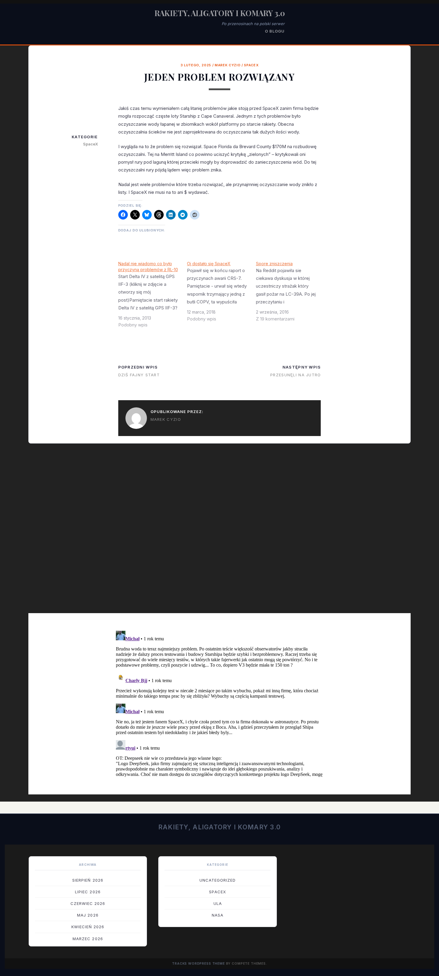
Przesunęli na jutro (295, 374)
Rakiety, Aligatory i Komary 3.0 (219, 13)
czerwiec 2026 (87, 903)
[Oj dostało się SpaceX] (221, 293)
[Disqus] (219, 532)
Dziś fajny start (139, 374)
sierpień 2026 (87, 880)
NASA (217, 915)
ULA (218, 903)
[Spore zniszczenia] (290, 293)
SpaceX (251, 65)
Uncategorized (217, 880)
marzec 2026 (88, 938)
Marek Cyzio (227, 65)
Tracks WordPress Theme (198, 964)
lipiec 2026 (87, 891)
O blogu (275, 31)
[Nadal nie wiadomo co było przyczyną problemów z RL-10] (152, 296)
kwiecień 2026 (88, 926)
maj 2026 (87, 915)
